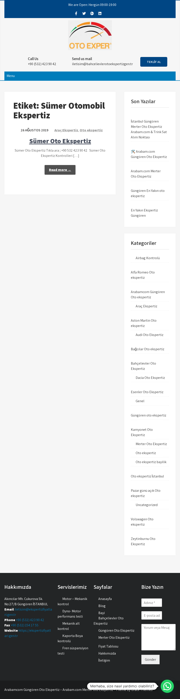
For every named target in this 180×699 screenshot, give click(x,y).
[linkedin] (100, 13)
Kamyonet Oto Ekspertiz (142, 432)
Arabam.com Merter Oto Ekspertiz (146, 174)
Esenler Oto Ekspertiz (147, 392)
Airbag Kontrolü (148, 258)
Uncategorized (147, 505)
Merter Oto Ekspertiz (151, 444)
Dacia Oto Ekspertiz (150, 377)
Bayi (101, 613)
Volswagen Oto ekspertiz (142, 522)
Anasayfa (105, 598)
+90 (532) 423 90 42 (30, 620)
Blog (102, 606)
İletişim (104, 660)
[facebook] (76, 13)
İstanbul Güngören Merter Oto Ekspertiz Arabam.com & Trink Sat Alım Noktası (149, 129)
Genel (140, 401)
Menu (11, 75)
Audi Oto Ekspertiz (149, 334)
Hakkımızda (107, 653)
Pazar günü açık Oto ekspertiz (145, 493)
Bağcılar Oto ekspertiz (147, 349)
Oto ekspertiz (91, 130)
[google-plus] (92, 13)
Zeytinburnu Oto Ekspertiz (143, 541)
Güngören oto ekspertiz (148, 415)
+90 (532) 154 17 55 (24, 625)
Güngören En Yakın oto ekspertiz (148, 193)
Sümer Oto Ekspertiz (60, 140)
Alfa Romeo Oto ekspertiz (143, 275)
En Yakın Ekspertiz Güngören (144, 213)
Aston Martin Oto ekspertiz (144, 323)
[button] (167, 686)
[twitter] (84, 13)
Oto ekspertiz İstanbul (147, 476)
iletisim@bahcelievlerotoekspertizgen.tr (102, 64)
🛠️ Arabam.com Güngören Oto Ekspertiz (149, 154)
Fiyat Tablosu (108, 646)
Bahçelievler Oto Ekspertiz (143, 366)
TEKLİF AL (154, 62)
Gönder (150, 659)
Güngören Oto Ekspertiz (116, 630)
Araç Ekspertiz (66, 130)
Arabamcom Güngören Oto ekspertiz (148, 294)
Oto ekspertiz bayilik (151, 462)
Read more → (60, 169)
